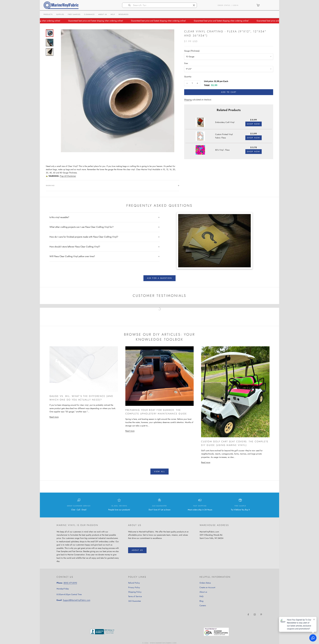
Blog (201, 601)
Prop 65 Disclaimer (68, 176)
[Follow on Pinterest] (261, 614)
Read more (54, 417)
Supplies (60, 14)
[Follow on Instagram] (254, 614)
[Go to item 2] (49, 42)
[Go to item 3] (49, 52)
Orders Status (205, 582)
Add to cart (228, 92)
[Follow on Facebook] (248, 614)
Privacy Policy (134, 587)
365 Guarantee (134, 601)
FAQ (201, 596)
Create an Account (207, 587)
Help (113, 14)
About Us (102, 14)
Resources (123, 14)
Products (48, 14)
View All (159, 471)
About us (203, 591)
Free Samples (74, 14)
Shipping (188, 99)
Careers (202, 605)
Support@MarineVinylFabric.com (76, 600)
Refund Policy (134, 582)
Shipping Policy (134, 591)
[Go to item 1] (49, 33)
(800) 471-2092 (70, 582)
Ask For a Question (159, 278)
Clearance (89, 14)
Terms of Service (135, 596)
